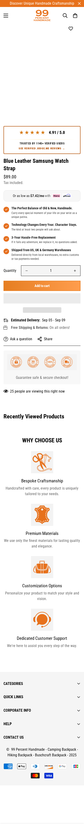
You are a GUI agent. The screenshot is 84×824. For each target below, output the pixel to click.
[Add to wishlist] (70, 28)
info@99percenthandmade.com (27, 821)
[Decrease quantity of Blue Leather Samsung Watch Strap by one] (26, 271)
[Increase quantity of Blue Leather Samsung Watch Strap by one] (75, 271)
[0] (75, 15)
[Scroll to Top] (75, 799)
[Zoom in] (70, 86)
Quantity (10, 270)
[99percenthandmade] (42, 15)
